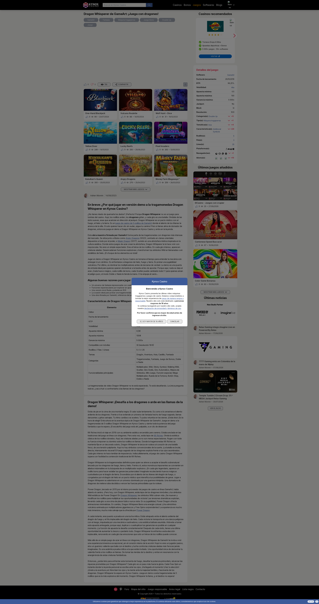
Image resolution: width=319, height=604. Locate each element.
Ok (317, 601)
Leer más (311, 601)
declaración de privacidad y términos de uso (162, 308)
